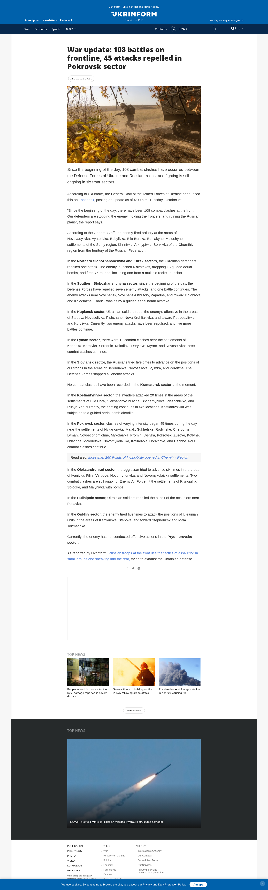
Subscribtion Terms (148, 860)
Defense (107, 874)
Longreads (74, 865)
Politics (107, 860)
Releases (73, 870)
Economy (41, 29)
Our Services (144, 865)
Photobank (66, 20)
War (27, 29)
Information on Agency (149, 851)
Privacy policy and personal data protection (151, 871)
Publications (75, 846)
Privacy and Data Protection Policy (164, 884)
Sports (56, 29)
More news (134, 710)
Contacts (161, 29)
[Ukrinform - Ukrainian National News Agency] (133, 14)
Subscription (32, 20)
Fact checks (109, 869)
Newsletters (50, 20)
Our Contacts (145, 855)
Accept (198, 884)
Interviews (74, 851)
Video (71, 860)
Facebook (86, 200)
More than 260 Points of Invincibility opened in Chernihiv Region (138, 457)
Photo (71, 855)
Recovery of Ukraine (114, 855)
